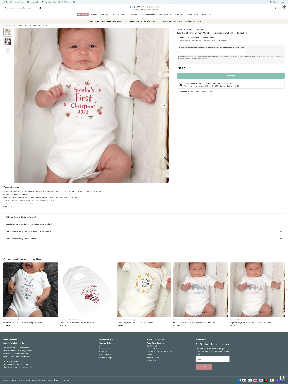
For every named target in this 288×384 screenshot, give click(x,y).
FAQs (100, 346)
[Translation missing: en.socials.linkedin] (207, 344)
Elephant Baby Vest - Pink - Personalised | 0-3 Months (251, 323)
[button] (282, 378)
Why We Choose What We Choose (159, 352)
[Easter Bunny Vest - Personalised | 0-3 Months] (144, 289)
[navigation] (7, 32)
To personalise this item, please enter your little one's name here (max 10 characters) (211, 47)
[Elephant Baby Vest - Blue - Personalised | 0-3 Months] (200, 289)
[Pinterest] (212, 344)
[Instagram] (201, 344)
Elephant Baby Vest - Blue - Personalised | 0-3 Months (194, 323)
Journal (149, 355)
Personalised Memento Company (190, 29)
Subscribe (204, 367)
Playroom (134, 14)
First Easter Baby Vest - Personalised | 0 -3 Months (23, 323)
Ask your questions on (19, 367)
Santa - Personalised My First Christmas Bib (77, 323)
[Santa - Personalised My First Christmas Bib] (87, 289)
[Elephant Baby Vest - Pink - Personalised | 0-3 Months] (257, 289)
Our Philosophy (152, 346)
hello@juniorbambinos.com (17, 364)
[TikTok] (217, 344)
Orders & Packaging (106, 358)
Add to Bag (231, 76)
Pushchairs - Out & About (109, 14)
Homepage (7, 25)
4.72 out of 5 (117, 21)
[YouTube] (227, 344)
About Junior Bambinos (156, 339)
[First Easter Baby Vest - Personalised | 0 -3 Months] (30, 289)
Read (7, 206)
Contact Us (103, 352)
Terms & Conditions (154, 358)
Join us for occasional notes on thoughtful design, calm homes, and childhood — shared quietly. (212, 351)
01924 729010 (12, 361)
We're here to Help (106, 339)
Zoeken (40, 8)
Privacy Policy (152, 360)
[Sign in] (277, 7)
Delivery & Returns (105, 349)
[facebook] (196, 344)
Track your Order (105, 343)
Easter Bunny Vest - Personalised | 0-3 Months (135, 323)
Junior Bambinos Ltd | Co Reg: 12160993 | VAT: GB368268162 (46, 380)
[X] (222, 344)
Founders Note (152, 349)
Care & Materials (105, 355)
